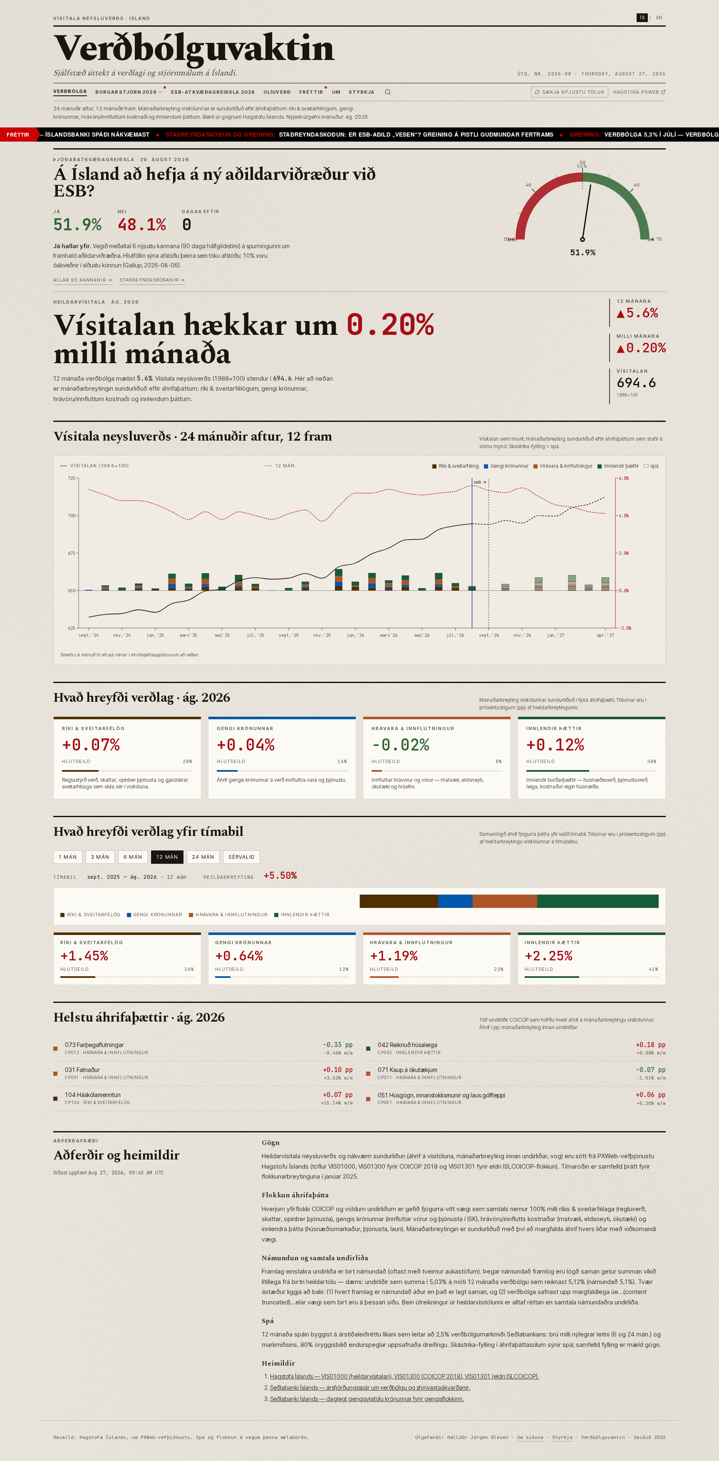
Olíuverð (277, 92)
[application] (359, 560)
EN (659, 17)
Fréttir (311, 92)
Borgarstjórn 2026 (126, 92)
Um (336, 92)
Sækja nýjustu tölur (573, 92)
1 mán (68, 857)
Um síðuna (530, 1437)
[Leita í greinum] (387, 92)
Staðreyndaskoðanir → (152, 280)
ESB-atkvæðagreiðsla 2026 (213, 92)
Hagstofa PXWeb (636, 92)
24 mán (203, 857)
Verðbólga (70, 91)
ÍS (642, 17)
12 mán (167, 857)
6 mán (133, 857)
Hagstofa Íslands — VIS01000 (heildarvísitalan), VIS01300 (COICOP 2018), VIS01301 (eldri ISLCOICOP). (404, 1376)
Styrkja (362, 92)
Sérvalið (241, 857)
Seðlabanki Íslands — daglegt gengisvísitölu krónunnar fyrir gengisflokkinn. (367, 1398)
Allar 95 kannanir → (83, 280)
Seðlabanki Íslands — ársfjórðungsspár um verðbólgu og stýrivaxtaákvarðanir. (370, 1387)
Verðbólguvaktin (193, 48)
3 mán (100, 857)
